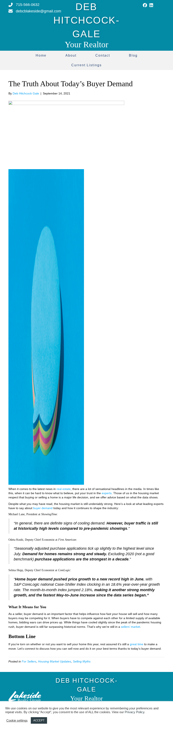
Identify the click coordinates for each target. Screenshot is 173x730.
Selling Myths (82, 661)
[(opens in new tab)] (24, 696)
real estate (64, 489)
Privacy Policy (134, 712)
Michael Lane (16, 514)
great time (136, 644)
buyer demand (43, 508)
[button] (145, 5)
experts (107, 493)
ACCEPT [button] (39, 720)
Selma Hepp (15, 570)
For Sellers (29, 661)
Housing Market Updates (54, 661)
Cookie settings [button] (17, 720)
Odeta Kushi (15, 539)
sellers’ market (130, 626)
